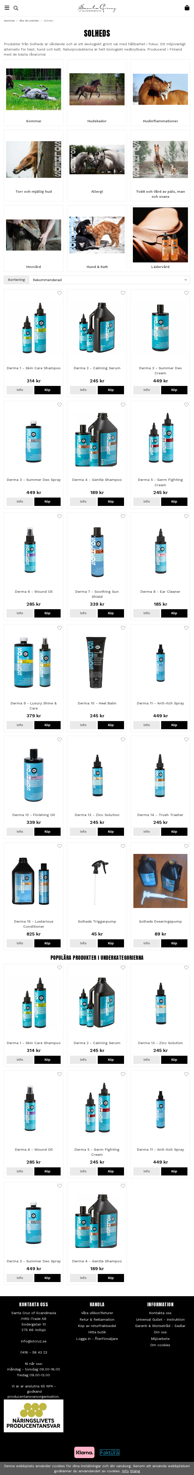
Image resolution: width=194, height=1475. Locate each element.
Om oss (160, 1332)
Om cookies (160, 1345)
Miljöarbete (160, 1339)
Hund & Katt (97, 267)
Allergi (97, 191)
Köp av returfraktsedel (97, 1326)
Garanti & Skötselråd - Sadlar (160, 1326)
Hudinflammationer (160, 121)
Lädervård (160, 267)
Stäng (135, 1471)
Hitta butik (97, 1332)
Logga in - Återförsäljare (97, 1339)
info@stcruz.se (33, 1341)
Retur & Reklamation (97, 1319)
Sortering (16, 280)
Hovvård (33, 267)
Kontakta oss (160, 1313)
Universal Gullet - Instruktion (160, 1319)
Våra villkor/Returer (97, 1313)
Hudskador (97, 121)
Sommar (33, 121)
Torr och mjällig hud (33, 191)
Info (20, 390)
